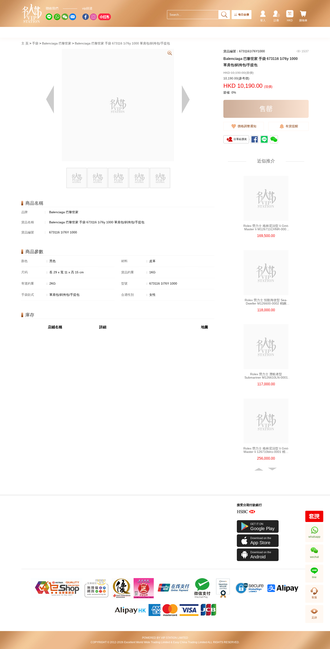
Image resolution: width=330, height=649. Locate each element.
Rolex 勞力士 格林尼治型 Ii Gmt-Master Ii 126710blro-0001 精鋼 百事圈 (266, 450)
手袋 (35, 43)
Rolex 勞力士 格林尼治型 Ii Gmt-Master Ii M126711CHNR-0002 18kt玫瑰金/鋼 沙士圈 (266, 227)
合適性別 (134, 294)
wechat (314, 557)
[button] (259, 469)
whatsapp (314, 536)
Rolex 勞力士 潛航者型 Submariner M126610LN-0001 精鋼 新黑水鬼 (266, 376)
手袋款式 (34, 294)
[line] (49, 16)
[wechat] (65, 16)
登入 (263, 20)
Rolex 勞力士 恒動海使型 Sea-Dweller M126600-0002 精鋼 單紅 (266, 301)
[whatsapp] (57, 16)
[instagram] (93, 16)
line (314, 577)
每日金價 (243, 14)
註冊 (276, 20)
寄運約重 (34, 283)
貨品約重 (134, 272)
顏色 (34, 261)
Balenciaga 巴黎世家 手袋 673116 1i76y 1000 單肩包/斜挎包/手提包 (122, 43)
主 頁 (25, 43)
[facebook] (85, 16)
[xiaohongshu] (104, 16)
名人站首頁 (31, 13)
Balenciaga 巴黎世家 (56, 43)
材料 (134, 261)
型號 (134, 283)
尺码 (34, 272)
